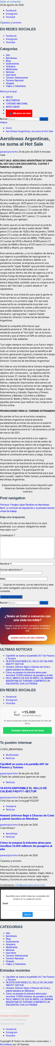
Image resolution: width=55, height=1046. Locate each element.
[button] (8, 91)
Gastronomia (12, 63)
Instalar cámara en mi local (27, 730)
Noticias (10, 72)
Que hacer (11, 74)
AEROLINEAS (13, 106)
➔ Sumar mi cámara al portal (14, 1015)
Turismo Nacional (14, 80)
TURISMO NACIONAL (17, 103)
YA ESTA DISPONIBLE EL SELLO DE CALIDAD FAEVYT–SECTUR (23, 790)
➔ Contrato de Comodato (12, 1023)
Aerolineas (11, 58)
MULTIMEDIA (13, 100)
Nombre (5, 563)
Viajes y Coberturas (16, 86)
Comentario (7, 535)
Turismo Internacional (17, 77)
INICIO (9, 97)
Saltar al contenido (10, 1)
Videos (3, 122)
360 (8, 55)
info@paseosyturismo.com (30, 885)
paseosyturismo (9, 151)
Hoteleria (10, 66)
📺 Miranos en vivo (20, 113)
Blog (8, 60)
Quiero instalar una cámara (27, 638)
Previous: (24, 504)
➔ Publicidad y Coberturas (13, 1019)
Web (2, 578)
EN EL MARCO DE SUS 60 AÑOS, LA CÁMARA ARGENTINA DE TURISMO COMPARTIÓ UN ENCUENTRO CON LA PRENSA (29, 681)
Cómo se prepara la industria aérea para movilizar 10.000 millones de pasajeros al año (29, 674)
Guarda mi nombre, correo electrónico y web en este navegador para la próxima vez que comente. (27, 588)
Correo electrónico (11, 569)
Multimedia (11, 69)
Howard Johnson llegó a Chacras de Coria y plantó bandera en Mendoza (28, 668)
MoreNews (6, 1044)
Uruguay (10, 83)
